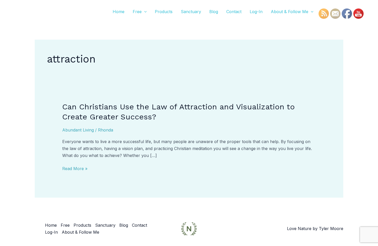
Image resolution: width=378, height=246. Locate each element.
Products (164, 11)
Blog (213, 11)
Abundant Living (78, 130)
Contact (233, 11)
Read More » (74, 168)
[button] (144, 12)
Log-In (256, 11)
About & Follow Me (289, 11)
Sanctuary (191, 11)
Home (118, 11)
